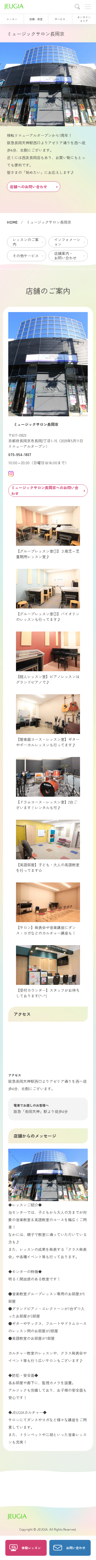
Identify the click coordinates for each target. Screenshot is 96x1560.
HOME (12, 222)
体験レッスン (31, 1547)
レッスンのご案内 (26, 242)
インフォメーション (67, 242)
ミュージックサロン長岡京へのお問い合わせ (44, 490)
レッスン (12, 19)
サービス (60, 19)
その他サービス (26, 255)
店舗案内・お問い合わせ (65, 255)
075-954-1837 (19, 454)
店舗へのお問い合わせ (28, 186)
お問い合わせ (75, 1547)
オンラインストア (84, 19)
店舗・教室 (36, 19)
